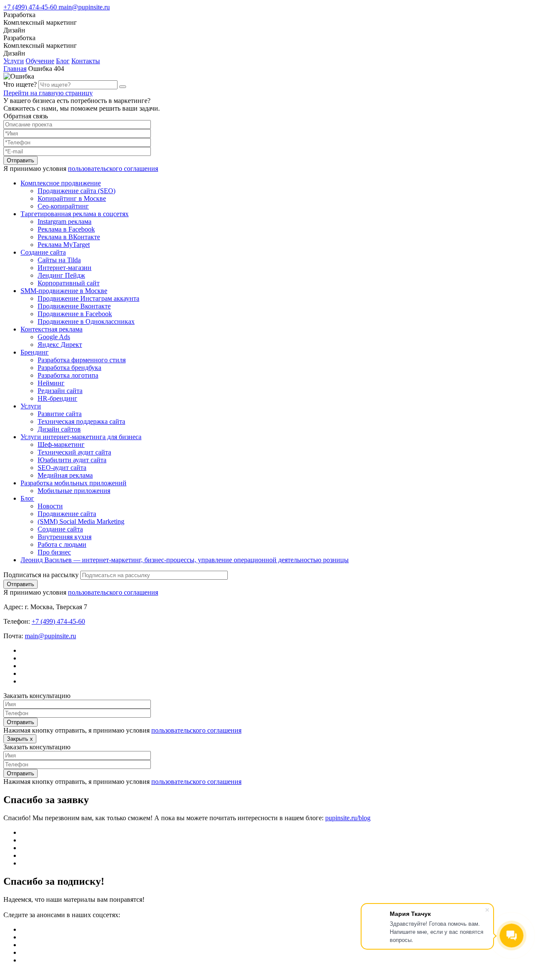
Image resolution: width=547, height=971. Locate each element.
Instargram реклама (64, 221)
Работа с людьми (62, 544)
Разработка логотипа (68, 375)
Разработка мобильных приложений (73, 483)
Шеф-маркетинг (61, 444)
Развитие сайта (60, 413)
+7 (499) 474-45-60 (31, 7)
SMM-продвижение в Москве (64, 290)
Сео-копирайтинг (63, 206)
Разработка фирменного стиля (82, 360)
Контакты (85, 61)
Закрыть (20, 739)
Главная (14, 68)
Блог (63, 61)
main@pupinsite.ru (84, 7)
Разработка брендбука (69, 367)
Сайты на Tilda (59, 260)
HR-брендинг (57, 398)
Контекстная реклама (51, 329)
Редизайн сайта (60, 390)
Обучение (40, 61)
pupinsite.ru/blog (348, 817)
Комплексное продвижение (61, 183)
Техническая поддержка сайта (81, 421)
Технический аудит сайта (74, 452)
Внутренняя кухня (64, 536)
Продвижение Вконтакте (74, 306)
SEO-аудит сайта (62, 467)
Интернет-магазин (64, 267)
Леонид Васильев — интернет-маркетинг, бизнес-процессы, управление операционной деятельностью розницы (185, 559)
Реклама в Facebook (66, 229)
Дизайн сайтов (59, 429)
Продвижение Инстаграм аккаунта (88, 298)
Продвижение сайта (67, 513)
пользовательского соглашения (113, 168)
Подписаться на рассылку (41, 574)
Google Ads (54, 336)
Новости (50, 506)
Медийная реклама (65, 475)
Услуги (13, 61)
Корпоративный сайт (69, 283)
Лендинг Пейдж (61, 275)
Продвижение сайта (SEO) (76, 190)
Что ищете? (20, 84)
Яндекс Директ (60, 344)
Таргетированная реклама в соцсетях (75, 213)
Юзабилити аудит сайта (72, 459)
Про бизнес (54, 552)
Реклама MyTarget (64, 244)
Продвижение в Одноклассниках (86, 321)
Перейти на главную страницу (48, 93)
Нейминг (51, 383)
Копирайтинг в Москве (72, 198)
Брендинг (35, 352)
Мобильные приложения (74, 490)
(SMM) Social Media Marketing (81, 521)
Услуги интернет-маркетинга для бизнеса (81, 436)
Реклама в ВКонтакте (69, 237)
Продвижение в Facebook (75, 313)
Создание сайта (43, 252)
